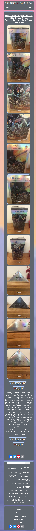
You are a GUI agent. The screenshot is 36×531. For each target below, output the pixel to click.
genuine (14, 490)
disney (25, 490)
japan (26, 476)
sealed (26, 472)
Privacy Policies (19, 516)
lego (8, 500)
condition (25, 497)
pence (12, 476)
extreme (9, 488)
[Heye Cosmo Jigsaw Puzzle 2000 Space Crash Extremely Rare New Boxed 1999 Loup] (18, 39)
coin (14, 472)
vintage (16, 499)
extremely (24, 479)
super (14, 480)
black (25, 483)
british (9, 480)
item (21, 493)
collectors (12, 468)
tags (19, 497)
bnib (8, 473)
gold (20, 473)
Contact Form (19, 513)
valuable (15, 502)
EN (16, 522)
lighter (22, 502)
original (13, 493)
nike (20, 476)
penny (19, 487)
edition (12, 496)
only (26, 493)
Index (19, 510)
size (11, 483)
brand (26, 486)
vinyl (14, 488)
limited (17, 483)
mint (20, 469)
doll (29, 500)
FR (21, 522)
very (24, 500)
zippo (20, 490)
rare (26, 468)
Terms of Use (19, 519)
